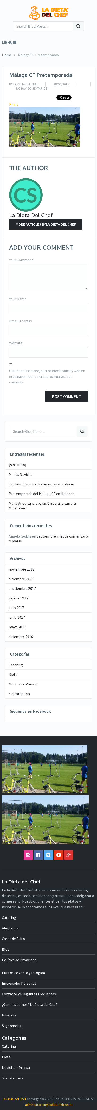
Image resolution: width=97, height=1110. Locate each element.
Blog (6, 949)
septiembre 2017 (22, 588)
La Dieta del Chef (25, 84)
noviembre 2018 (21, 569)
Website (15, 343)
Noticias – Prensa (23, 684)
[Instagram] (28, 855)
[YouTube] (58, 855)
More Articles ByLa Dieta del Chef (46, 224)
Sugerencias (11, 1025)
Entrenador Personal (19, 983)
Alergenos (10, 928)
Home (7, 54)
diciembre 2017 (21, 578)
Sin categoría (19, 693)
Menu (7, 42)
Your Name (17, 298)
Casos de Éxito (13, 938)
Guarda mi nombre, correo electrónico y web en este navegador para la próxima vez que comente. (47, 376)
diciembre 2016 (21, 636)
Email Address (20, 321)
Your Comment (21, 259)
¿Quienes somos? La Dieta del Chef (29, 1004)
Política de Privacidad (19, 959)
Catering (16, 664)
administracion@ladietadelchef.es (49, 1104)
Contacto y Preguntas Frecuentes (29, 994)
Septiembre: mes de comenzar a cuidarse (41, 484)
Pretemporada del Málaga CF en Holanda (41, 493)
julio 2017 (16, 607)
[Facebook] (38, 855)
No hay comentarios (32, 88)
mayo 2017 (17, 627)
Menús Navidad (20, 474)
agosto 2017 (18, 598)
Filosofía (9, 1015)
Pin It (13, 104)
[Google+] (68, 855)
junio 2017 (17, 617)
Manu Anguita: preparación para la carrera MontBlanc (42, 505)
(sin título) (17, 464)
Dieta (13, 674)
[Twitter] (48, 855)
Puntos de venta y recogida (23, 972)
